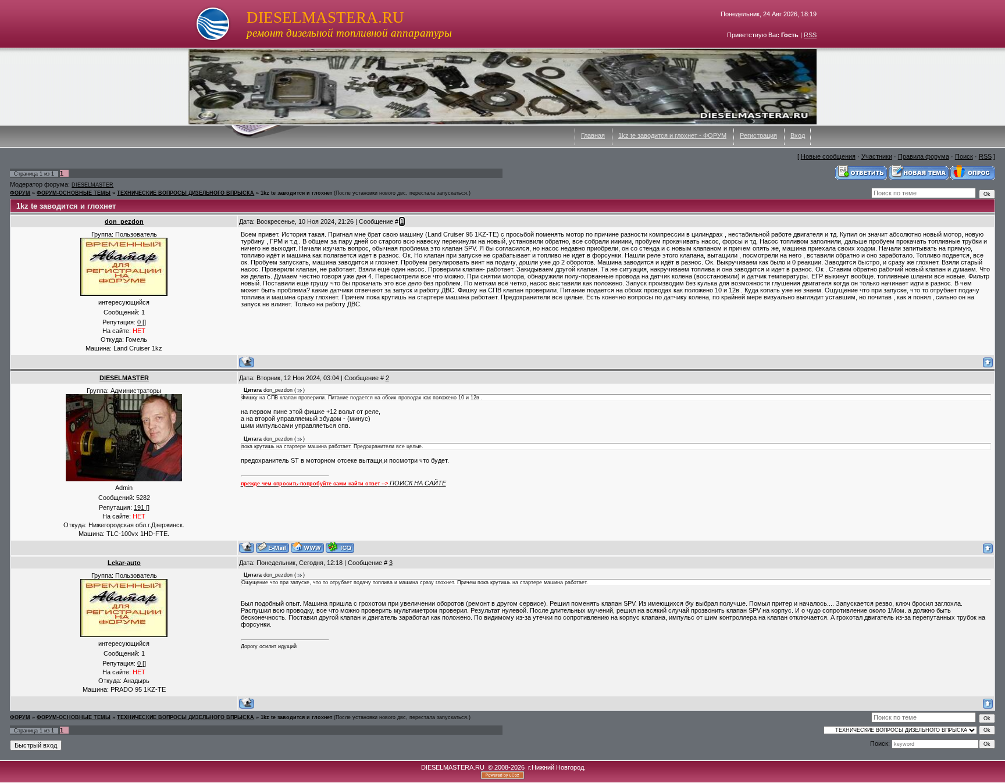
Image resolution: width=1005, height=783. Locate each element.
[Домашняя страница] (307, 547)
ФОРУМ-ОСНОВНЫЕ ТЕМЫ (74, 193)
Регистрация (758, 135)
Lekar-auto (124, 562)
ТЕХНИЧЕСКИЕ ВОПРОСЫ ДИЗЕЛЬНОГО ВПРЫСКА (185, 193)
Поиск (964, 156)
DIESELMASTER (92, 185)
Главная (593, 135)
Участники (876, 156)
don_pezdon (124, 221)
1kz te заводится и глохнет (296, 193)
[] (141, 322)
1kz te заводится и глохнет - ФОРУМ (672, 135)
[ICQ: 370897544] (340, 547)
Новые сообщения (828, 156)
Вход (797, 135)
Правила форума (923, 156)
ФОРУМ (20, 193)
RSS (810, 34)
